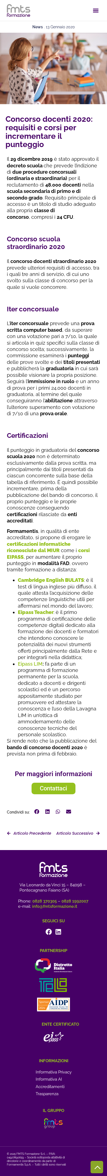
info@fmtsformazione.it (54, 906)
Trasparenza (47, 1093)
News (37, 27)
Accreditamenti (50, 1086)
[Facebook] (49, 932)
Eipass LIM (30, 664)
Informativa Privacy (54, 1072)
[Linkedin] (58, 932)
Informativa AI (49, 1079)
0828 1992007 (74, 901)
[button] (95, 10)
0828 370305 (44, 901)
